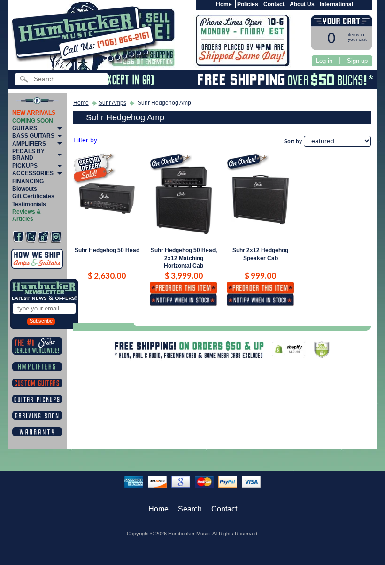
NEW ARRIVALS (33, 112)
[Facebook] (18, 237)
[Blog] (43, 237)
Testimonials (29, 204)
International (336, 4)
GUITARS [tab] (24, 128)
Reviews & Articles (26, 215)
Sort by (293, 141)
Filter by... (87, 140)
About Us (302, 4)
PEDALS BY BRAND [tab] (28, 154)
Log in (324, 60)
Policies (247, 4)
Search (190, 509)
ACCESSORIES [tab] (33, 173)
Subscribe (41, 321)
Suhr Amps (112, 103)
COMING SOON (32, 120)
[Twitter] (31, 237)
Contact (274, 4)
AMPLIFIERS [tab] (29, 143)
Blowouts (24, 189)
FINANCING (28, 181)
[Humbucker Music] (86, 37)
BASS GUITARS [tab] (33, 135)
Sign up (357, 60)
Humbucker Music (189, 533)
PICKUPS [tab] (25, 166)
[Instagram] (56, 237)
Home (224, 4)
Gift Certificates (33, 196)
